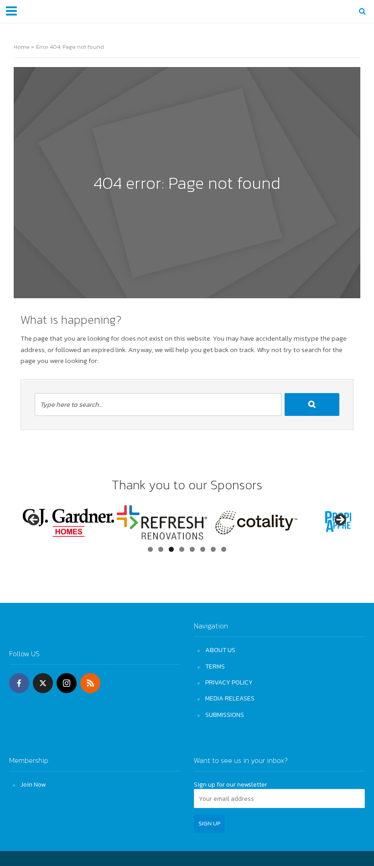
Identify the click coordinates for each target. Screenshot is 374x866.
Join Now (33, 784)
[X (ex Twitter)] (43, 683)
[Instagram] (67, 683)
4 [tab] (181, 549)
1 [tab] (150, 549)
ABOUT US (220, 649)
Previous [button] (34, 520)
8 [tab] (223, 549)
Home (22, 46)
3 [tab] (171, 549)
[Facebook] (19, 683)
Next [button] (340, 520)
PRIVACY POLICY (229, 682)
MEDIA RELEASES (230, 698)
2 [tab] (160, 549)
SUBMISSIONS (224, 714)
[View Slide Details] (113, 522)
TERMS (215, 666)
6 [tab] (202, 549)
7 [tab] (213, 549)
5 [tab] (192, 549)
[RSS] (90, 683)
